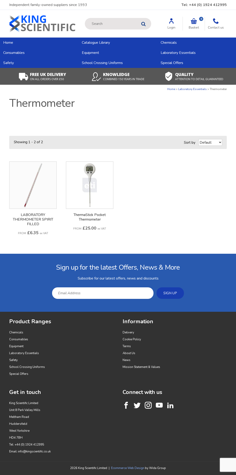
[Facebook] (126, 405)
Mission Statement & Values (141, 367)
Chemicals (169, 42)
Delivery (128, 332)
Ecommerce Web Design (127, 468)
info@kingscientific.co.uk (34, 451)
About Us (129, 353)
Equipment (90, 52)
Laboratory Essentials (178, 52)
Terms (127, 346)
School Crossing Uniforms (102, 62)
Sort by (189, 142)
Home (8, 42)
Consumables (14, 52)
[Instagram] (148, 405)
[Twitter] (137, 405)
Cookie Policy (132, 339)
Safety (8, 62)
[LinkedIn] (170, 405)
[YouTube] (159, 405)
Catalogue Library (96, 42)
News (126, 360)
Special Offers (172, 62)
